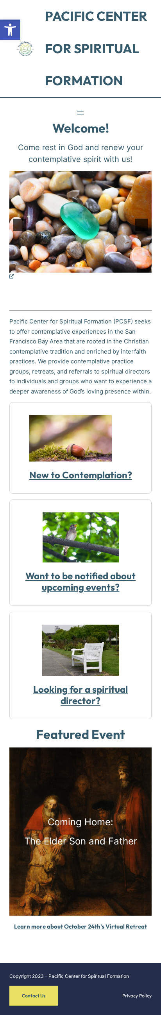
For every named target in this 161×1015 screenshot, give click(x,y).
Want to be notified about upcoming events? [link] (80, 581)
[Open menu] (80, 112)
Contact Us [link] (33, 996)
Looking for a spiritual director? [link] (80, 694)
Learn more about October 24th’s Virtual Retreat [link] (80, 926)
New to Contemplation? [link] (80, 475)
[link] (10, 30)
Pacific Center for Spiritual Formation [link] (96, 48)
